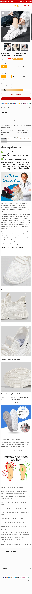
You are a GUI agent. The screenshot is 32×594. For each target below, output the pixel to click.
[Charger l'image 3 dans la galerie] (24, 47)
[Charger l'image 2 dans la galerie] (16, 47)
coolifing (8, 580)
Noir (18, 66)
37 (13, 76)
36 (8, 76)
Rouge (11, 66)
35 (3, 76)
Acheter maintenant (16, 98)
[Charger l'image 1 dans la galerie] (7, 47)
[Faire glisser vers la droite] (30, 47)
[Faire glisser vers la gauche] (1, 47)
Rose (24, 66)
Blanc (4, 66)
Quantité (3, 83)
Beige (4, 70)
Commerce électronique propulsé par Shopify (19, 580)
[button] (3, 5)
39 (24, 76)
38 (19, 76)
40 (3, 79)
